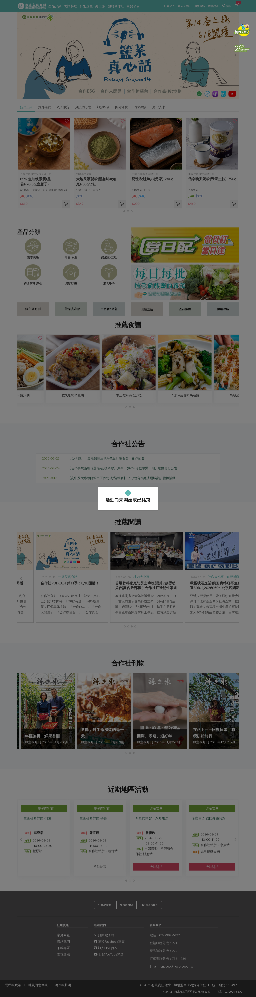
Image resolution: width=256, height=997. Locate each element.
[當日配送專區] (242, 30)
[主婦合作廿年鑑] (242, 48)
